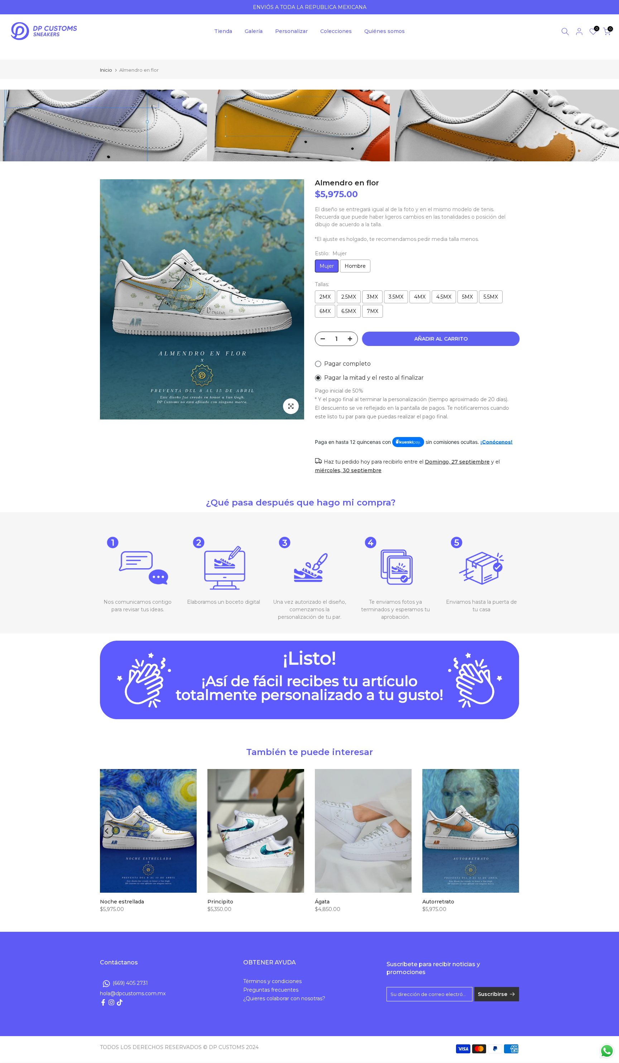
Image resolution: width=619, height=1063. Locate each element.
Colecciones (336, 31)
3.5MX (396, 297)
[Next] (512, 831)
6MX (325, 311)
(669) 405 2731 (130, 983)
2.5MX (348, 297)
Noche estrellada (122, 901)
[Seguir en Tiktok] (119, 1002)
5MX (467, 297)
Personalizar (291, 31)
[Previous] (107, 831)
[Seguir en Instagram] (111, 1002)
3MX (372, 297)
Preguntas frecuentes (270, 990)
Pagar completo (347, 363)
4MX (420, 297)
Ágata (322, 901)
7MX (372, 311)
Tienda (223, 31)
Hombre (355, 266)
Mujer (327, 266)
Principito (220, 901)
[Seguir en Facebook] (103, 1002)
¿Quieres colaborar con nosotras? (284, 998)
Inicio (106, 70)
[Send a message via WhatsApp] (607, 1051)
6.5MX (348, 311)
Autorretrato (438, 901)
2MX (325, 297)
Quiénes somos (384, 31)
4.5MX (443, 297)
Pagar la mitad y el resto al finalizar (374, 377)
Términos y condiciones (272, 981)
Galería (254, 31)
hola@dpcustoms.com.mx (132, 993)
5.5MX (491, 297)
